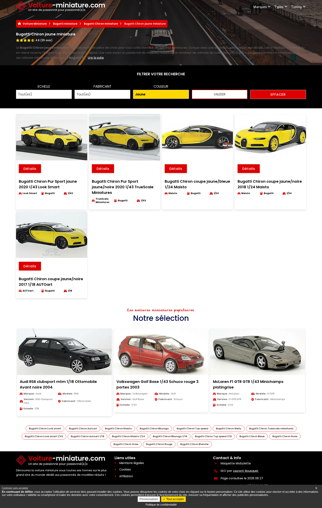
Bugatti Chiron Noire (284, 436)
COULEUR (161, 86)
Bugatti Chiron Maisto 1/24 (128, 436)
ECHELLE (44, 86)
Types (278, 6)
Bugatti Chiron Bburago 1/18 (170, 436)
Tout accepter (174, 499)
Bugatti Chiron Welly (228, 428)
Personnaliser (149, 499)
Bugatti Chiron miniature (101, 24)
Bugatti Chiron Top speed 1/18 (213, 436)
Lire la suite (96, 58)
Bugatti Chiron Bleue (252, 436)
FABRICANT (102, 86)
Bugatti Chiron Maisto (118, 428)
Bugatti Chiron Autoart (83, 428)
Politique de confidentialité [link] (161, 504)
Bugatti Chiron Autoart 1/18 (87, 436)
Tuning (296, 6)
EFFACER (278, 94)
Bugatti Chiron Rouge (159, 444)
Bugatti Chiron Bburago (154, 428)
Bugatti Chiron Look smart (45, 428)
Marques (260, 6)
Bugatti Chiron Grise (125, 444)
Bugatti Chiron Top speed (192, 428)
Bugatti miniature (65, 24)
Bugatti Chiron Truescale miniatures (271, 428)
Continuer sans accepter (15, 488)
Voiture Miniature (35, 24)
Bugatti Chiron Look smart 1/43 (44, 436)
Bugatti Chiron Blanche (194, 444)
